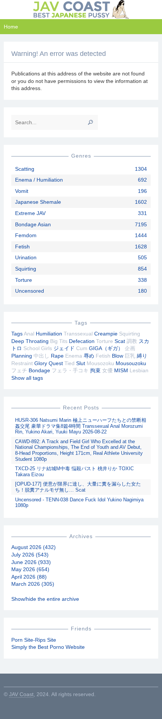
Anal (29, 334)
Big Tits (58, 341)
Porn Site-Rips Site (33, 640)
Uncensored (29, 291)
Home (11, 27)
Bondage (39, 370)
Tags (17, 334)
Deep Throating (30, 341)
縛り (142, 356)
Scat (120, 341)
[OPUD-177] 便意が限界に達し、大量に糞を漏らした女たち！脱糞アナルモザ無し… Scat (78, 487)
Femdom (26, 235)
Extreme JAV (30, 213)
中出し (41, 356)
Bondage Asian (33, 224)
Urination (26, 257)
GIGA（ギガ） (106, 348)
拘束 (95, 370)
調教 (132, 341)
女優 (107, 370)
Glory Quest (48, 363)
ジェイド (64, 348)
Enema (73, 356)
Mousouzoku (131, 363)
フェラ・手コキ (70, 370)
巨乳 (130, 356)
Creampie (106, 334)
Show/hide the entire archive (45, 599)
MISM (121, 370)
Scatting (24, 169)
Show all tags (27, 378)
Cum (81, 348)
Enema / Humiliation (39, 180)
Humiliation (49, 334)
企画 (130, 348)
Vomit (21, 191)
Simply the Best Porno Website (48, 647)
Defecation (82, 341)
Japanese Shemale (38, 202)
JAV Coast (21, 694)
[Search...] (90, 122)
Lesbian (139, 370)
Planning (21, 356)
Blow (117, 356)
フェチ (19, 370)
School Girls (37, 348)
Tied (69, 363)
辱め (89, 356)
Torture (23, 280)
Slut (80, 363)
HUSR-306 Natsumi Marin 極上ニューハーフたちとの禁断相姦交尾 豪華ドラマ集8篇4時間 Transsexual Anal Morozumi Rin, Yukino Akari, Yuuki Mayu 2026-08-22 (80, 426)
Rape (57, 356)
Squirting (25, 269)
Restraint (22, 363)
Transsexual (78, 334)
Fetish (22, 247)
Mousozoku (100, 363)
